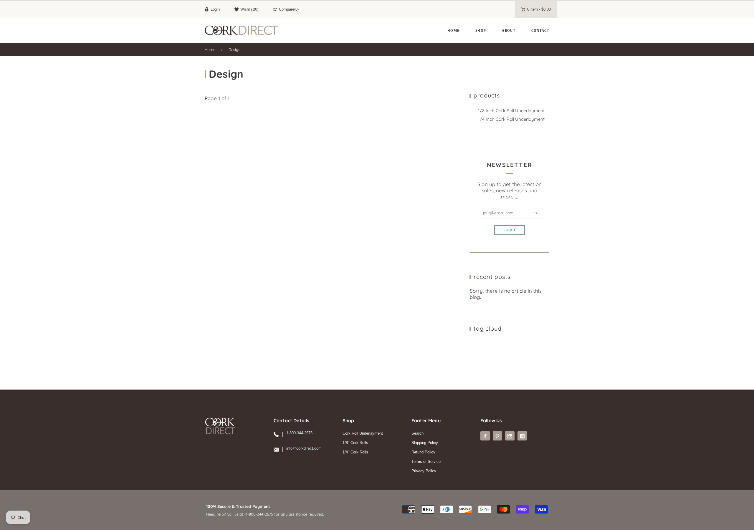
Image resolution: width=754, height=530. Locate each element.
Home (210, 49)
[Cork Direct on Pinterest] (497, 435)
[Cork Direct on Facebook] (485, 435)
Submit (509, 229)
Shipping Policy (424, 442)
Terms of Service (426, 461)
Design (235, 49)
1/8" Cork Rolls (355, 442)
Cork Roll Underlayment (363, 433)
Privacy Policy (423, 471)
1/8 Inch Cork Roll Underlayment (511, 110)
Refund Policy (423, 452)
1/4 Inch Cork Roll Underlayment (511, 119)
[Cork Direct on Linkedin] (522, 435)
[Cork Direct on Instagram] (510, 435)
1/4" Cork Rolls (355, 452)
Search (417, 433)
